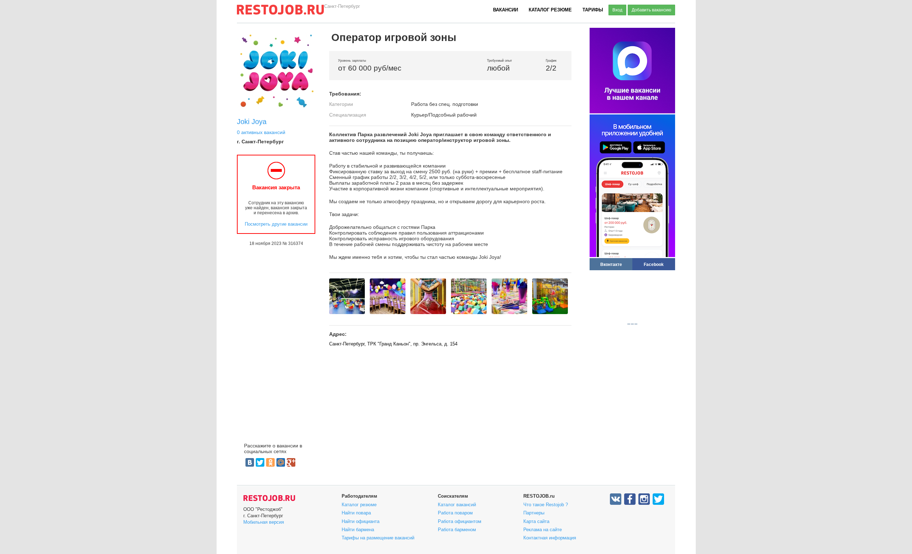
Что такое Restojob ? (545, 504)
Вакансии (505, 9)
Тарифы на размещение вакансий (378, 537)
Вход (617, 9)
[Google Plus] (291, 462)
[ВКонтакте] (249, 462)
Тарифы (592, 9)
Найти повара (356, 512)
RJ (280, 12)
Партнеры (533, 512)
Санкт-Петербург (342, 6)
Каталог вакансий (457, 504)
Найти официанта (360, 521)
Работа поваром (455, 512)
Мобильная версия (263, 522)
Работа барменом (457, 529)
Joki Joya (251, 121)
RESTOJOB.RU (269, 498)
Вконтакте (611, 264)
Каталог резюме (550, 9)
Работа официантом (459, 521)
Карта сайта (536, 521)
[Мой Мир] (280, 462)
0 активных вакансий (261, 132)
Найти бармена (358, 529)
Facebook (654, 264)
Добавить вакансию (651, 9)
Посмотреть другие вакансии (276, 224)
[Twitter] (260, 462)
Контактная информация (549, 537)
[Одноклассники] (270, 462)
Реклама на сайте (542, 529)
